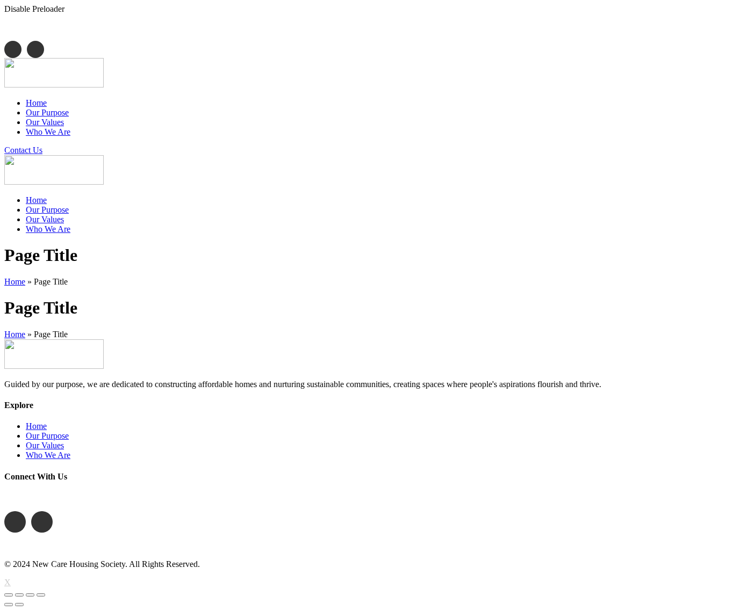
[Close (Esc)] (8, 595)
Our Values (45, 445)
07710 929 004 (65, 27)
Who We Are (48, 455)
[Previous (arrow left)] (8, 604)
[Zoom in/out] (41, 595)
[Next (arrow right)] (19, 604)
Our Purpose (47, 435)
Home (14, 281)
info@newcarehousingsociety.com (185, 27)
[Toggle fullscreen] (30, 595)
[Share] (19, 595)
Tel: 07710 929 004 (61, 497)
